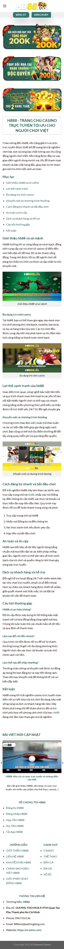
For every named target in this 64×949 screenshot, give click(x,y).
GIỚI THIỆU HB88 (17, 850)
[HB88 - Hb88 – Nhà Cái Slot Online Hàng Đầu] (32, 6)
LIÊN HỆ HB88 (15, 856)
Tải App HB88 (14, 831)
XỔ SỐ (47, 874)
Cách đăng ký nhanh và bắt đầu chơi (27, 206)
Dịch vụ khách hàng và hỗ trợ (23, 218)
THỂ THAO (50, 856)
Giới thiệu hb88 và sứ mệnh (22, 182)
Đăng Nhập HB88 (16, 813)
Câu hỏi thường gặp (18, 224)
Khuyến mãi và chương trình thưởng (27, 200)
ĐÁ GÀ (48, 868)
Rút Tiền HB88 (15, 825)
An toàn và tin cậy (16, 212)
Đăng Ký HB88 (15, 807)
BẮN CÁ (48, 862)
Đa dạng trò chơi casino (20, 194)
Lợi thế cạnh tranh (17, 188)
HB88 (26, 901)
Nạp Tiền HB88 (15, 819)
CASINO (49, 850)
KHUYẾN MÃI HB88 (18, 862)
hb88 (31, 494)
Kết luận (11, 230)
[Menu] (5, 6)
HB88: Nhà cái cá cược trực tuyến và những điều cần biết (32, 778)
